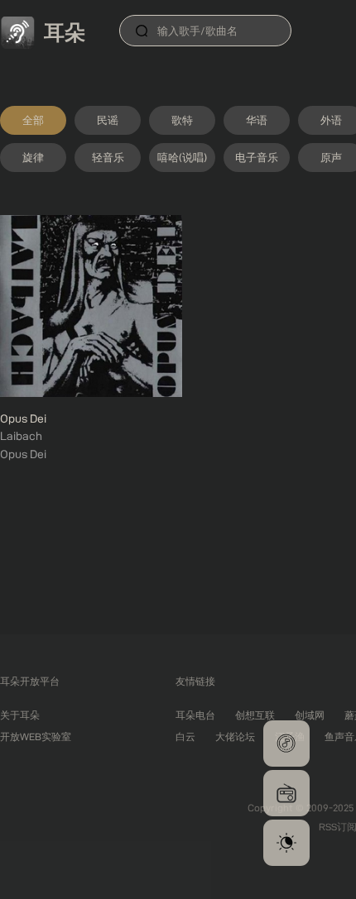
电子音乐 (256, 157)
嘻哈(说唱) (182, 157)
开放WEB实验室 (35, 736)
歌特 (182, 120)
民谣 (107, 120)
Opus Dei (23, 418)
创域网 (310, 715)
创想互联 (255, 715)
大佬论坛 (235, 736)
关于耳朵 (20, 715)
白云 (185, 736)
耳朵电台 (195, 715)
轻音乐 (108, 157)
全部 (33, 120)
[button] (286, 743)
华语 (256, 120)
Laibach (21, 435)
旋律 (33, 157)
